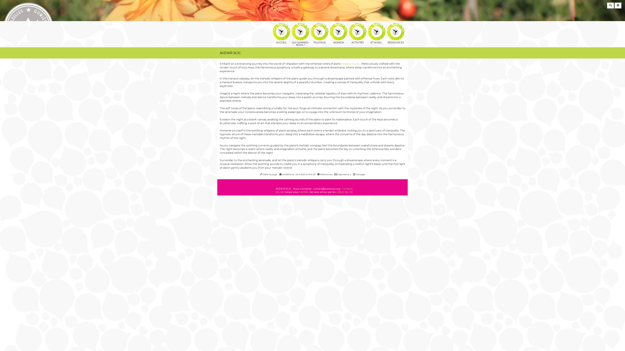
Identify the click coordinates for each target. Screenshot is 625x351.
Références (325, 174)
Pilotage (319, 25)
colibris (340, 192)
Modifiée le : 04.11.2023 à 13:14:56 (298, 174)
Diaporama (343, 174)
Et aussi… (376, 25)
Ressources (395, 25)
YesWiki (303, 192)
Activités (357, 25)
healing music (350, 63)
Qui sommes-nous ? (300, 25)
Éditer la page (269, 174)
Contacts (347, 189)
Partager (360, 174)
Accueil (281, 25)
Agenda (338, 25)
